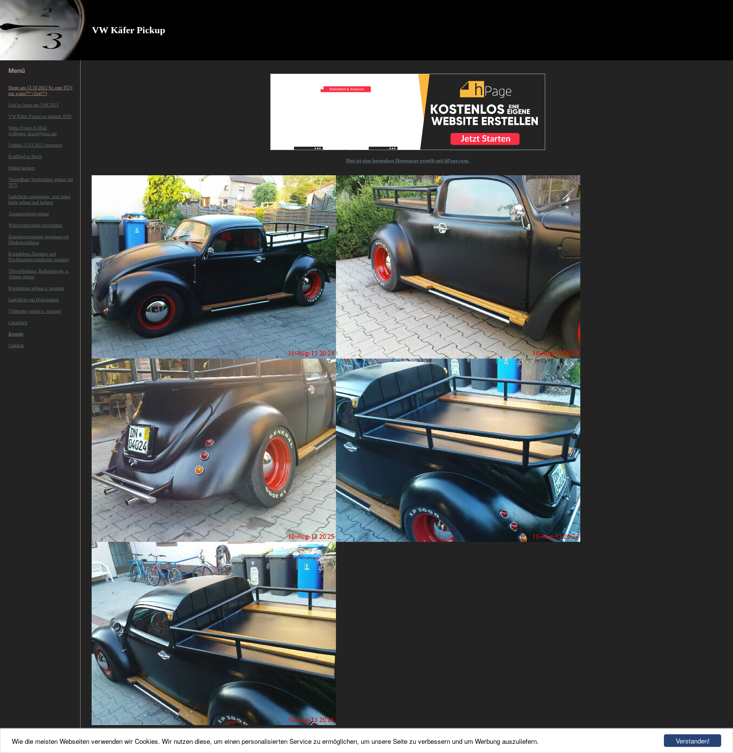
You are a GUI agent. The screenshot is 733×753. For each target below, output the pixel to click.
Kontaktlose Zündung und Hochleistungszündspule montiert (38, 256)
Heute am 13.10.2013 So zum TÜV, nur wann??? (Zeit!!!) (40, 90)
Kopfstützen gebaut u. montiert (36, 288)
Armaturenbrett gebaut (28, 214)
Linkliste (16, 345)
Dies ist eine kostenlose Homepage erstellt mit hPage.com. (407, 160)
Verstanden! (693, 740)
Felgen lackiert (21, 168)
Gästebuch (17, 322)
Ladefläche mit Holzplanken (33, 299)
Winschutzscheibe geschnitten (35, 225)
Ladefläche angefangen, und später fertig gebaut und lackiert (39, 199)
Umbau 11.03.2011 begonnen (35, 145)
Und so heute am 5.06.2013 (33, 105)
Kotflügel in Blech (25, 156)
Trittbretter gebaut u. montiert (34, 311)
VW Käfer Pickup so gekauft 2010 (39, 116)
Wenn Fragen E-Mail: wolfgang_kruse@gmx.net (32, 130)
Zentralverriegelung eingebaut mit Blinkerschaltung (38, 239)
